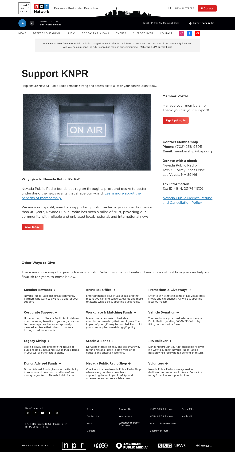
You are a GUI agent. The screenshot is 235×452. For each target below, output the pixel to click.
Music (71, 33)
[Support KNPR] (87, 132)
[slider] (37, 23)
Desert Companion (46, 33)
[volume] (32, 23)
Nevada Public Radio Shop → (108, 363)
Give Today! (32, 227)
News (22, 33)
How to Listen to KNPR (163, 423)
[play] (22, 23)
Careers (91, 431)
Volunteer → (158, 363)
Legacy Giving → (37, 341)
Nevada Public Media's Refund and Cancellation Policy (187, 200)
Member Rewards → (40, 290)
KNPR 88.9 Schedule (161, 409)
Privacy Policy (60, 424)
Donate (208, 8)
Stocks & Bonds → (100, 341)
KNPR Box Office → (100, 290)
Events (121, 33)
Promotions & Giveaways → (169, 290)
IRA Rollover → (160, 341)
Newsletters (184, 8)
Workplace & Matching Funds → (111, 312)
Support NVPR (143, 33)
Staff (89, 423)
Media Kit (187, 416)
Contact (166, 33)
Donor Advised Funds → (42, 363)
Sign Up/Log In (176, 120)
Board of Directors (160, 431)
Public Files (188, 409)
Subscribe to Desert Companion (129, 424)
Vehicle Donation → (163, 312)
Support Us (124, 409)
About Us (92, 409)
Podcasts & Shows (95, 33)
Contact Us (93, 416)
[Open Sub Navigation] (28, 33)
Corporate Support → (41, 312)
